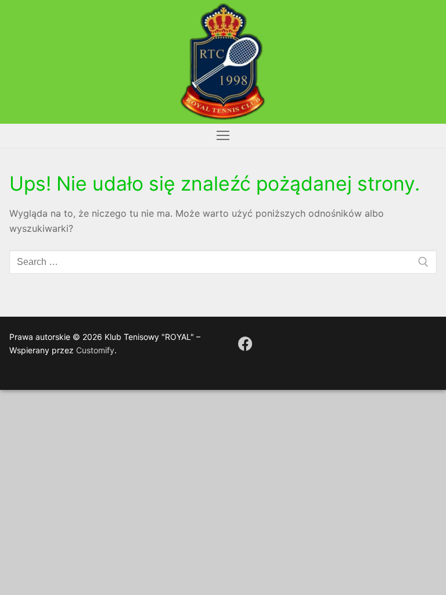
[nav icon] (223, 136)
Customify (95, 350)
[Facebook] (245, 344)
